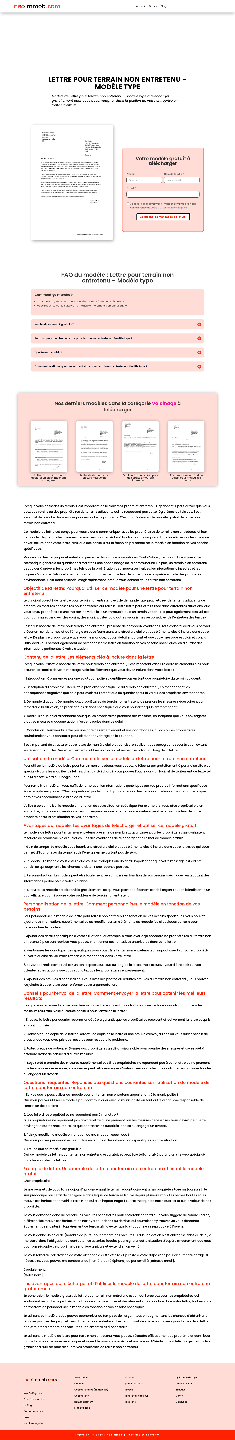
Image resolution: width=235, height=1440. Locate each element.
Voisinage (181, 1401)
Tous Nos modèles (34, 1399)
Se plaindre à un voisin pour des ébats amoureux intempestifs (140, 477)
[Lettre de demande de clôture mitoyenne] (94, 446)
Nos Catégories (33, 1393)
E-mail (130, 188)
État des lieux (82, 1407)
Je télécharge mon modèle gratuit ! (163, 217)
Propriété (130, 1401)
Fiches (153, 6)
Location (130, 1377)
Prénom (130, 174)
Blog (163, 6)
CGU (160, 207)
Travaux (180, 1389)
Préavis (129, 1389)
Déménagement (83, 1401)
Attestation (81, 1377)
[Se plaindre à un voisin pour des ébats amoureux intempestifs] (140, 446)
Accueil (140, 6)
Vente (179, 1395)
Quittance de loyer (187, 1377)
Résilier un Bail (184, 1383)
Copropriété (81, 1395)
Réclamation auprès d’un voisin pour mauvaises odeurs (186, 477)
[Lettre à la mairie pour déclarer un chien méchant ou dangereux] (49, 446)
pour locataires (134, 1383)
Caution (79, 1383)
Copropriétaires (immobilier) (91, 1389)
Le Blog (28, 1405)
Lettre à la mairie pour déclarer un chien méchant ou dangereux (48, 477)
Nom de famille (173, 174)
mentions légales (177, 207)
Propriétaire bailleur (136, 1395)
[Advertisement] (117, 36)
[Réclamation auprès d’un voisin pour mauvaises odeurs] (186, 446)
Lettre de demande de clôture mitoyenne (94, 476)
